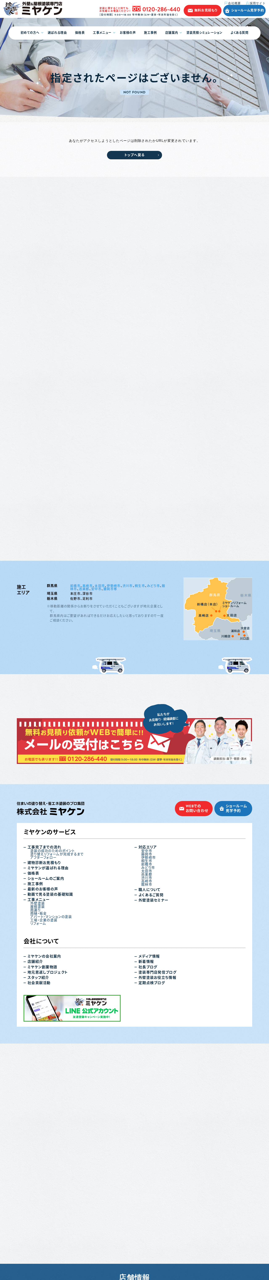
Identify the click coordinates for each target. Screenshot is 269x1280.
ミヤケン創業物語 (42, 967)
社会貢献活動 (39, 983)
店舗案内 (171, 33)
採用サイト (258, 3)
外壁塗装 (37, 903)
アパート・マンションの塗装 (51, 916)
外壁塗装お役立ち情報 (157, 977)
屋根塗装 (37, 906)
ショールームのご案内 (46, 878)
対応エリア (147, 847)
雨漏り (35, 910)
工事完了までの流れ (44, 847)
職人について (149, 890)
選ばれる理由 (57, 33)
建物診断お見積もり (44, 863)
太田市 (100, 586)
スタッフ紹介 (38, 977)
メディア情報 (149, 956)
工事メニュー (102, 33)
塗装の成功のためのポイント (52, 850)
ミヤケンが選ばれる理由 (48, 868)
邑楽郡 (84, 589)
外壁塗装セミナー (153, 900)
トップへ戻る (134, 155)
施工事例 (150, 33)
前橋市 (75, 586)
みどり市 (153, 586)
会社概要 (234, 3)
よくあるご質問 (151, 895)
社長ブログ (147, 967)
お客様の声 (128, 33)
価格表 (80, 33)
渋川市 (128, 586)
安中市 (96, 589)
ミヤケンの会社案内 (44, 956)
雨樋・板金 (38, 913)
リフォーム (38, 923)
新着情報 (146, 961)
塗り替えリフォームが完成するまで (57, 854)
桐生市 (140, 586)
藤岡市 (146, 854)
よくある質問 (239, 33)
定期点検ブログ (151, 983)
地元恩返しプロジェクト (48, 972)
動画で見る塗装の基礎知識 (50, 894)
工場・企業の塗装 (43, 920)
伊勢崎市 (113, 586)
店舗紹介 (35, 961)
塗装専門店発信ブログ (157, 972)
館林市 (146, 884)
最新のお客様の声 (43, 889)
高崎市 (87, 586)
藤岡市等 (110, 589)
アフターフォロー (43, 857)
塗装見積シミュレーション (204, 33)
